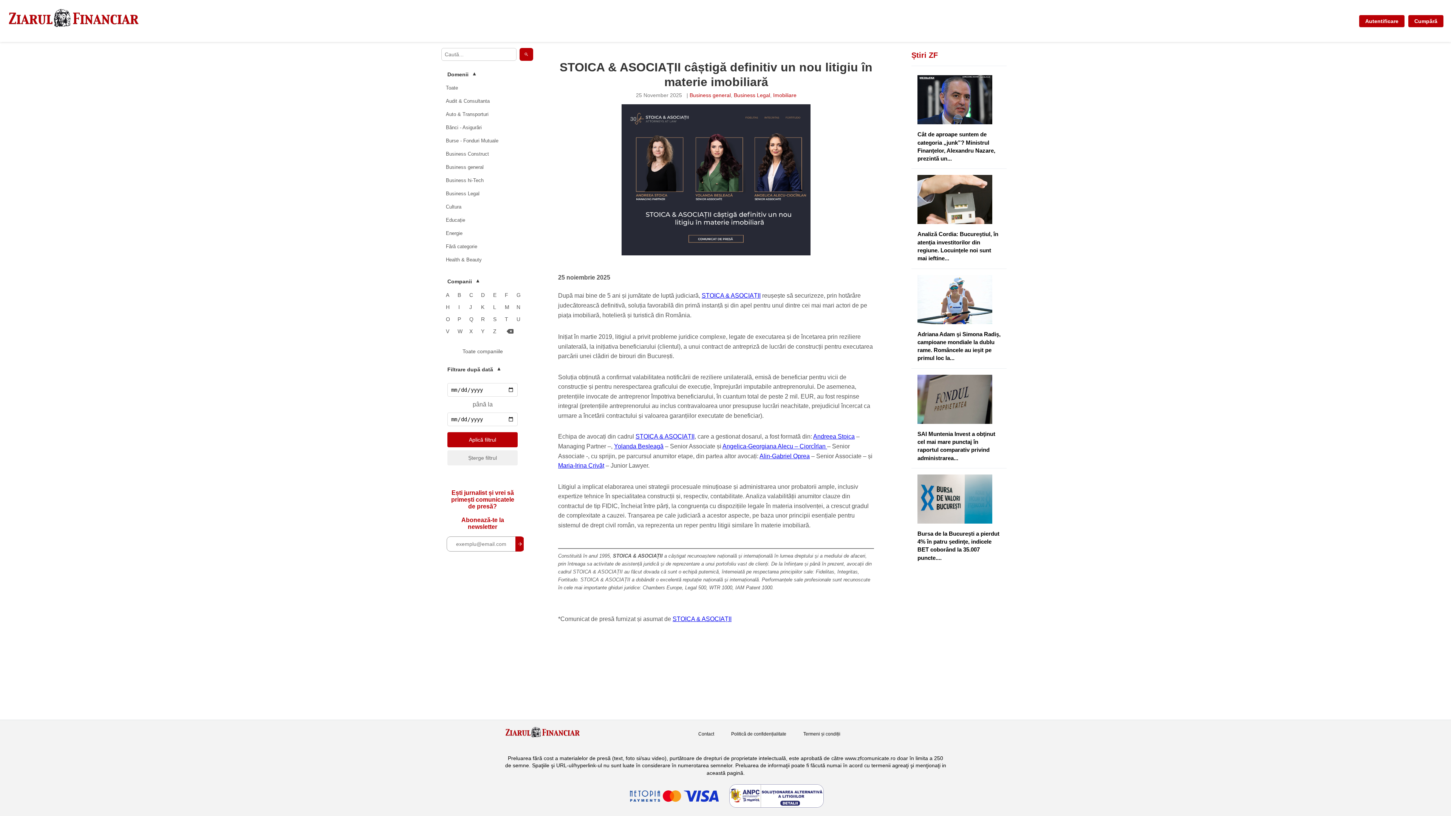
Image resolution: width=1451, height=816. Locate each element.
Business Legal (463, 193)
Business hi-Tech (465, 180)
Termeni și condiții (821, 734)
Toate (452, 88)
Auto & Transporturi (467, 114)
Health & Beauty (464, 260)
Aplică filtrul (482, 440)
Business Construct (467, 154)
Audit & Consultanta (468, 101)
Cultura (453, 207)
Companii (463, 281)
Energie (454, 233)
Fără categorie (461, 246)
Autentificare (1381, 21)
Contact (706, 734)
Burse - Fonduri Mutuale (472, 141)
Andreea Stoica (834, 436)
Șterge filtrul (482, 458)
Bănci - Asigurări (464, 127)
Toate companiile (483, 351)
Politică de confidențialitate (758, 734)
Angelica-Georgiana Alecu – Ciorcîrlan (774, 446)
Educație (455, 220)
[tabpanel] (716, 179)
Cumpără (1425, 21)
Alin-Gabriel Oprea (785, 456)
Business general (465, 167)
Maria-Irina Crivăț (581, 465)
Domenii (461, 74)
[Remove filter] (510, 331)
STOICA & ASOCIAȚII (731, 295)
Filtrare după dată (473, 369)
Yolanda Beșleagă (639, 446)
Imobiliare (785, 95)
